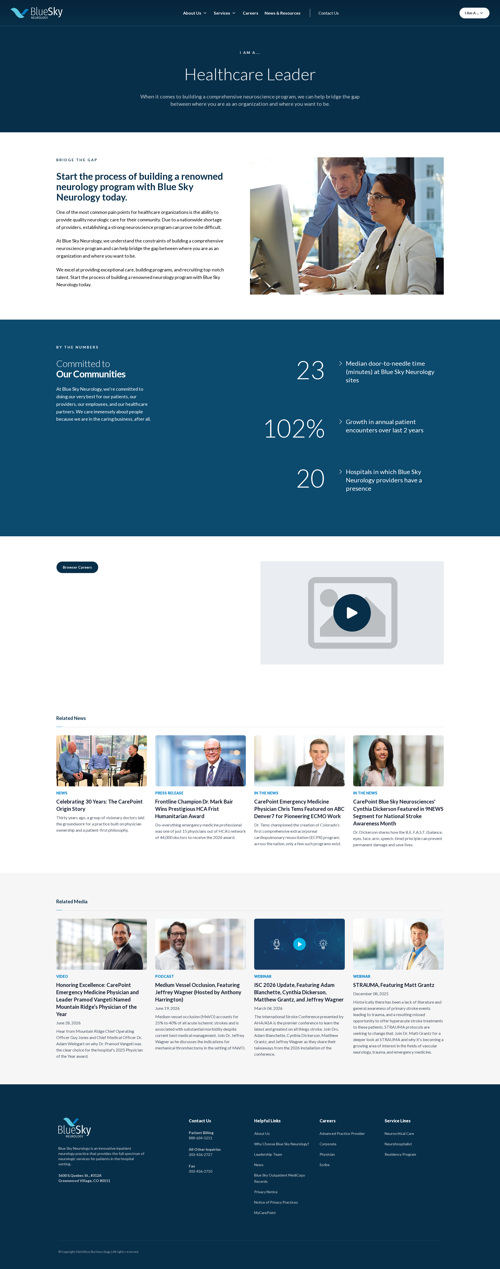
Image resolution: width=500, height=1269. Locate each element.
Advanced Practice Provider (342, 1133)
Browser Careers (77, 567)
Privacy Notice (266, 1192)
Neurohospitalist (398, 1144)
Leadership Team (268, 1154)
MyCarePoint (265, 1212)
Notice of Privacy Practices (276, 1202)
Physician (327, 1154)
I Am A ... (472, 13)
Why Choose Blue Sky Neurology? (281, 1144)
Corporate (328, 1144)
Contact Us (328, 12)
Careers (250, 12)
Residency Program (400, 1154)
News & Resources (283, 12)
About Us (262, 1133)
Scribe (325, 1164)
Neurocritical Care (399, 1133)
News (259, 1164)
